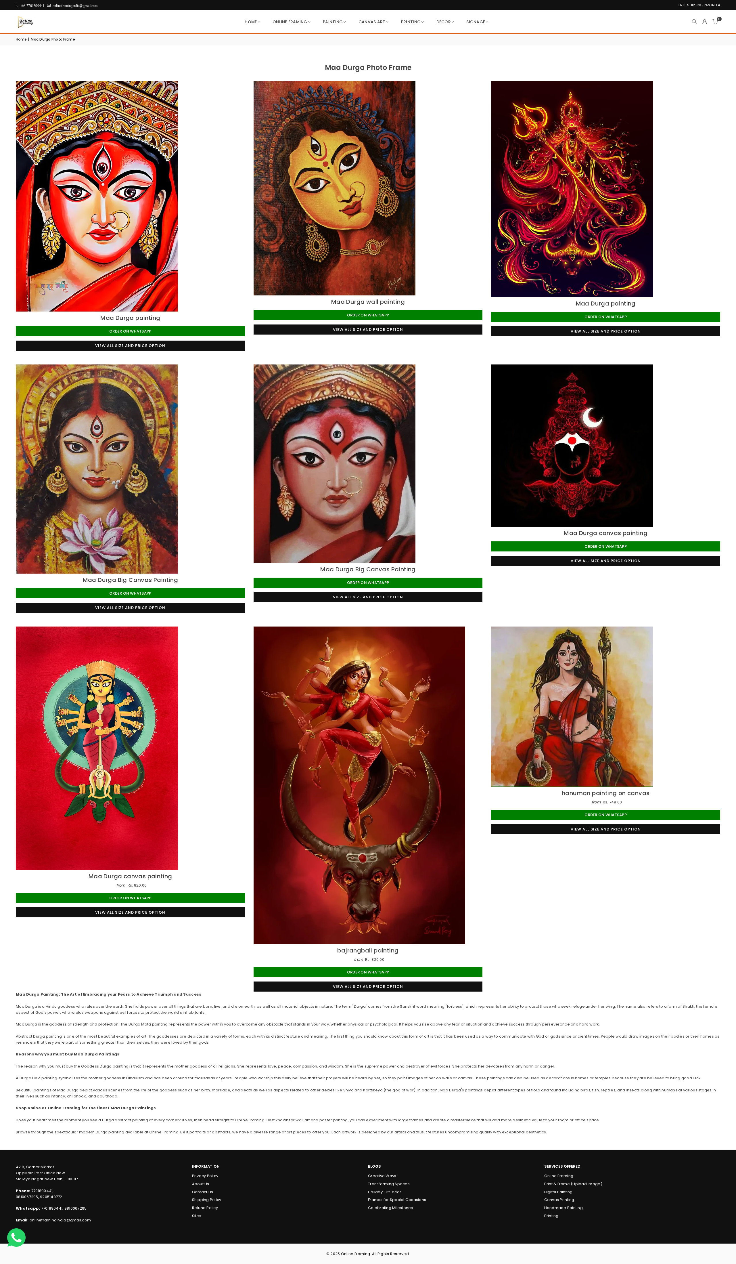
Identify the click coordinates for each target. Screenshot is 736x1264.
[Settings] (704, 22)
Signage (475, 22)
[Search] (694, 22)
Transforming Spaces (389, 1184)
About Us (200, 1184)
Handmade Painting (563, 1207)
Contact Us (202, 1192)
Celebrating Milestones (390, 1207)
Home (251, 22)
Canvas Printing (559, 1199)
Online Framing (290, 22)
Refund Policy (205, 1207)
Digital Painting (558, 1192)
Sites (196, 1216)
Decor (443, 22)
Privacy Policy (205, 1176)
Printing (411, 22)
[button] (715, 22)
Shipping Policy (206, 1199)
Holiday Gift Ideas (385, 1192)
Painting (333, 22)
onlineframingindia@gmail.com (60, 1220)
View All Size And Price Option (130, 345)
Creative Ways (382, 1176)
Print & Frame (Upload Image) (573, 1184)
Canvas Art (372, 22)
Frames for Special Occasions (397, 1199)
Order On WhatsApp (130, 331)
